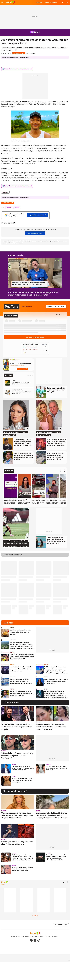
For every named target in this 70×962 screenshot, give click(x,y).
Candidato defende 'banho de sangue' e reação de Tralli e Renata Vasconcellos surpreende (23, 768)
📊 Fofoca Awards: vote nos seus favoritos (15, 69)
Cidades (12, 652)
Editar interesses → (61, 315)
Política (12, 689)
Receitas (12, 627)
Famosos (9, 207)
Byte (45, 689)
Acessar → (30, 375)
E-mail (62, 2)
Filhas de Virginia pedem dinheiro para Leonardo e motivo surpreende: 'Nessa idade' (22, 869)
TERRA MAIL (39, 2)
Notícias (10, 290)
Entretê (17, 207)
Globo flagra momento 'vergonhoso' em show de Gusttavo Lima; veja (17, 843)
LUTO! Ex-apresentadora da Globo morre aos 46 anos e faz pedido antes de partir (22, 780)
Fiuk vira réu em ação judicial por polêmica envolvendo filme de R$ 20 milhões (56, 768)
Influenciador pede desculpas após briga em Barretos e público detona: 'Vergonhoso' (17, 755)
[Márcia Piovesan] (5, 192)
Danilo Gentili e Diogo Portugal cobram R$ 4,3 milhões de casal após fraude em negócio (17, 726)
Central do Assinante (51, 2)
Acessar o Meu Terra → (27, 306)
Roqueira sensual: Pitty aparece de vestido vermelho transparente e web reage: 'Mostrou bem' (51, 726)
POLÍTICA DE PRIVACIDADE (51, 937)
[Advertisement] (49, 781)
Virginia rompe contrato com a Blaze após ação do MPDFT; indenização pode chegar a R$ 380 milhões (17, 815)
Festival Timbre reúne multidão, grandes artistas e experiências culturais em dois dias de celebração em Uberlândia (56, 857)
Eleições (12, 664)
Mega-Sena (12, 677)
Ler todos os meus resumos (35, 337)
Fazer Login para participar (35, 233)
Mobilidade (13, 640)
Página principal (10, 2)
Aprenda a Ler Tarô (22, 369)
